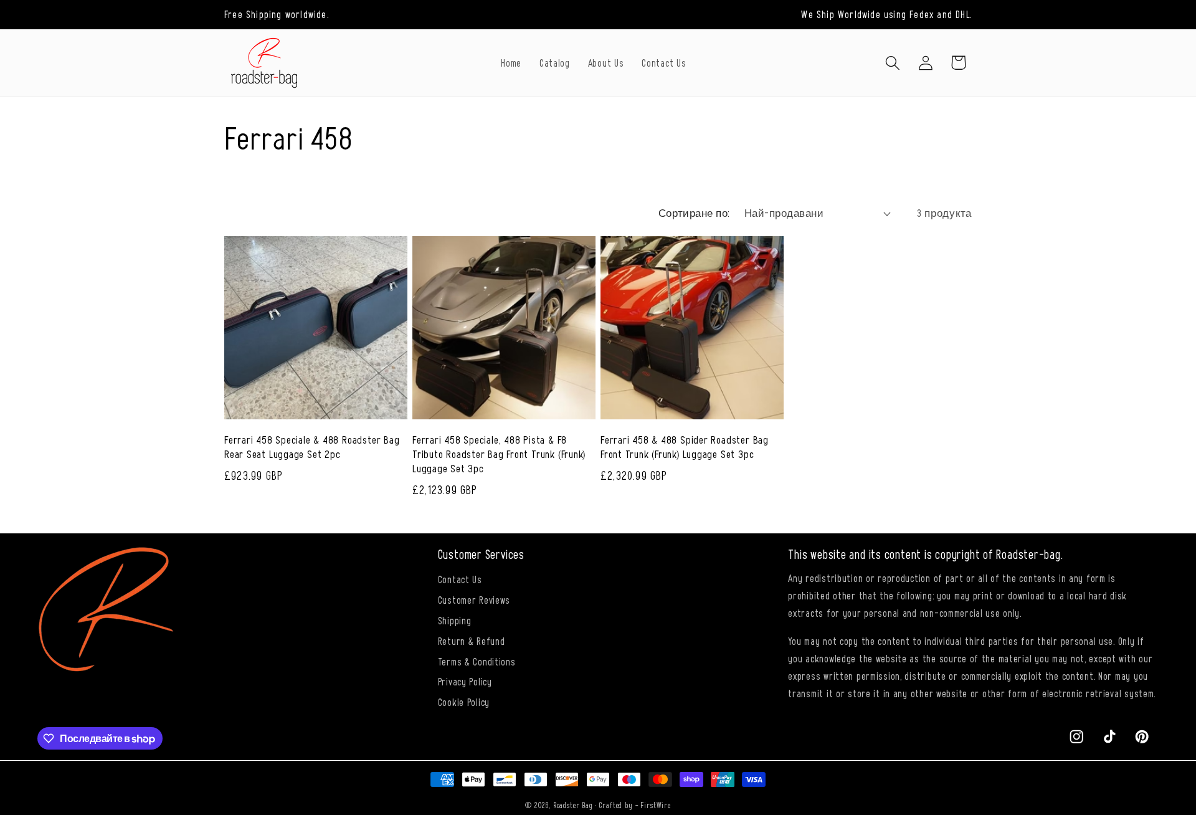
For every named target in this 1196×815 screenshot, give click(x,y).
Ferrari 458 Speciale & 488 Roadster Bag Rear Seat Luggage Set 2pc (311, 446)
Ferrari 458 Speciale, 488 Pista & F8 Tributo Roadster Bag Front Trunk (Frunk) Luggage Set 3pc (499, 453)
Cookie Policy (464, 701)
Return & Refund (471, 640)
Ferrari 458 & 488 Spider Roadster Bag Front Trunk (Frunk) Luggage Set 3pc (684, 446)
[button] (892, 62)
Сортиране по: (693, 212)
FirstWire (655, 805)
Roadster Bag (573, 805)
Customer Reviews (474, 599)
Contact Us (460, 579)
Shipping (455, 620)
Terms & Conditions (477, 661)
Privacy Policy (465, 681)
